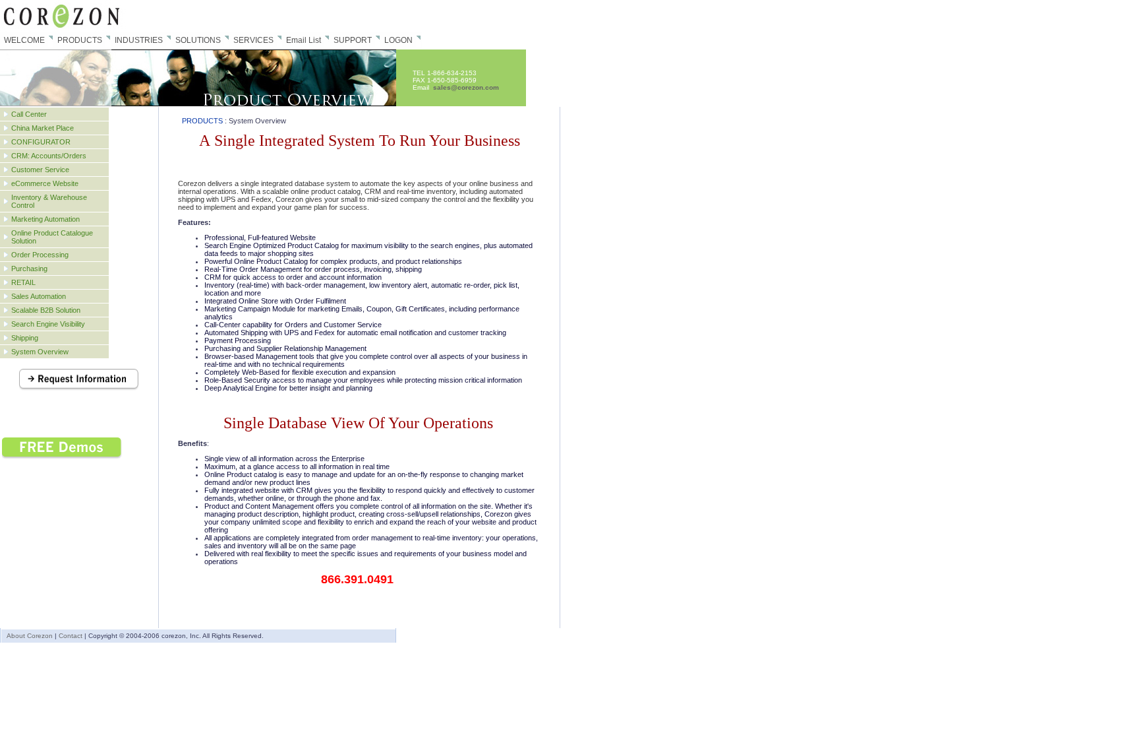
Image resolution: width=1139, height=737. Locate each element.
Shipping (24, 338)
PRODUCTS (79, 40)
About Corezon (30, 635)
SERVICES (253, 40)
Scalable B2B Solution (45, 310)
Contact (70, 635)
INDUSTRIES (139, 40)
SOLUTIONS (198, 40)
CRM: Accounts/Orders (48, 156)
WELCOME (24, 40)
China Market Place (42, 128)
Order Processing (40, 255)
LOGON (398, 40)
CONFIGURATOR (41, 142)
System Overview (40, 352)
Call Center (29, 114)
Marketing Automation (45, 219)
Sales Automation (38, 296)
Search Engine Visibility (48, 324)
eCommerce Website (44, 183)
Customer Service (40, 170)
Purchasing (29, 268)
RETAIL (23, 282)
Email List (303, 40)
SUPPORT (353, 40)
